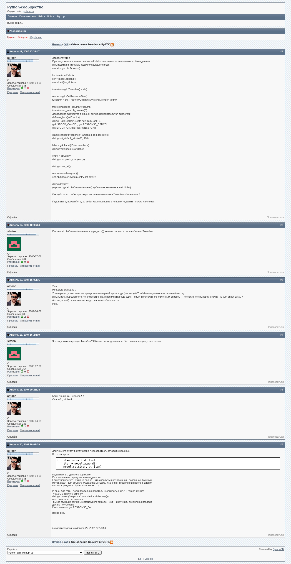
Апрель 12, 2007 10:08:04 (24, 225)
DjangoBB (278, 549)
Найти (41, 16)
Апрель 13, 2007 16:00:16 (24, 279)
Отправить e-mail (30, 92)
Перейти (12, 549)
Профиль (12, 92)
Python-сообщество (25, 7)
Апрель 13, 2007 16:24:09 (24, 334)
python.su (28, 11)
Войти (50, 16)
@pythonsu (36, 37)
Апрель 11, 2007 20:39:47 (24, 51)
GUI (66, 44)
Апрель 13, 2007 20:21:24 (24, 389)
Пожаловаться (275, 217)
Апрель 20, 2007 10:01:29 (24, 444)
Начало (57, 44)
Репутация (13, 88)
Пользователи (27, 16)
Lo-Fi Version (145, 558)
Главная (12, 16)
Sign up (60, 16)
